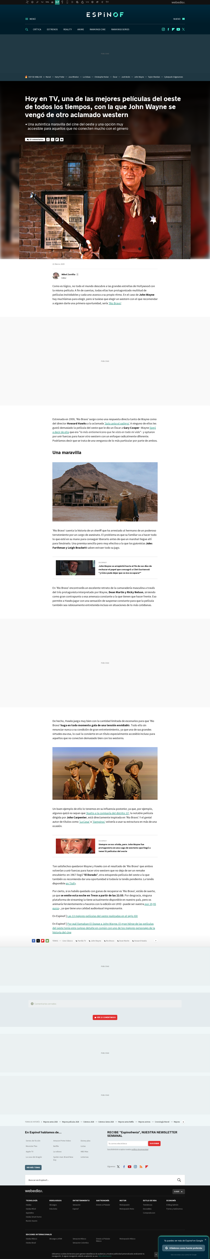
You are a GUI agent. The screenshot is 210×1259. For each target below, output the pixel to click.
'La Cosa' (84, 821)
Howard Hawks (140, 940)
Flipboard (173, 29)
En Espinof (103, 563)
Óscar (115, 77)
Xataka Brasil (31, 1243)
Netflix (56, 1146)
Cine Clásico (67, 940)
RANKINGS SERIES (120, 29)
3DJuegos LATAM (55, 1239)
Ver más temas (33, 1167)
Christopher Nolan (102, 77)
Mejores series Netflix (126, 1122)
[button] (70, 274)
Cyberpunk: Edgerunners (173, 77)
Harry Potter (59, 77)
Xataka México (31, 1239)
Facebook (168, 29)
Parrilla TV (82, 940)
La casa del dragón (34, 1157)
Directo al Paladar (103, 1205)
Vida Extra (53, 1209)
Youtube (178, 29)
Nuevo (176, 18)
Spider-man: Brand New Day (63, 1158)
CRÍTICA (37, 29)
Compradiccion (149, 1213)
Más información (105, 1256)
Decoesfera (147, 1209)
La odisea (57, 1151)
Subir (176, 1191)
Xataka (28, 1205)
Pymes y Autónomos (174, 1209)
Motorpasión (125, 1205)
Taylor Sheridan (154, 77)
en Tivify (71, 883)
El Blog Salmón (172, 1205)
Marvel (48, 77)
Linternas (85, 1157)
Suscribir (154, 1143)
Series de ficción (33, 1140)
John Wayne (139, 77)
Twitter (183, 29)
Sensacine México (79, 1239)
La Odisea (86, 77)
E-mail (61, 139)
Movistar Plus (31, 1146)
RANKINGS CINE (98, 29)
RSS (141, 1166)
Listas (83, 1146)
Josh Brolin (125, 77)
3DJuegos (53, 1205)
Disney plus (85, 1140)
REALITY (67, 29)
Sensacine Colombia (81, 1243)
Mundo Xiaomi (31, 1221)
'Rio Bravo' (115, 303)
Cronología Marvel (162, 1122)
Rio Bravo (110, 940)
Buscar (179, 1180)
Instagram (163, 29)
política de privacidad (140, 1149)
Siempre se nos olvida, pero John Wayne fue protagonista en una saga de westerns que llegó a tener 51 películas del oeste (125, 848)
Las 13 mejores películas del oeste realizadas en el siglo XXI (102, 916)
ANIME (80, 29)
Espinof (105, 14)
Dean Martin (124, 940)
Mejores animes (144, 1122)
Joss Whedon (73, 77)
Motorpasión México (127, 1239)
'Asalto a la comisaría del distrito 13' (107, 813)
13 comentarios (36, 139)
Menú (33, 18)
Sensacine (76, 1205)
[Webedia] (34, 1190)
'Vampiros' (98, 821)
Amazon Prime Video (62, 1140)
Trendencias (147, 1205)
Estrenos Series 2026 (106, 1122)
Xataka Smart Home (33, 1217)
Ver (106, 1017)
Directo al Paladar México (103, 1240)
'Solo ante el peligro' (116, 423)
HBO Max (84, 1151)
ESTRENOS (52, 29)
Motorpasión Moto (127, 1209)
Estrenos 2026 (89, 1122)
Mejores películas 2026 (70, 1122)
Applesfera (30, 1213)
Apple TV (29, 1151)
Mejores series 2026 (50, 1122)
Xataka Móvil (31, 1209)
